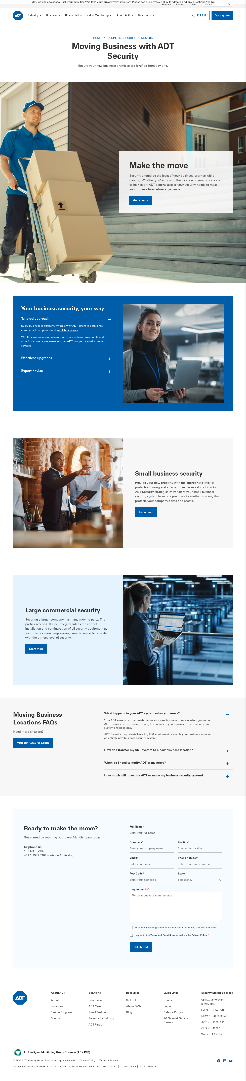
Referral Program (174, 1012)
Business (51, 15)
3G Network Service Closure (176, 1020)
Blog (129, 1012)
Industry (33, 15)
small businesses (67, 330)
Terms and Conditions (162, 935)
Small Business (98, 1012)
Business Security (121, 38)
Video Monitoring (98, 15)
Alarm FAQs (133, 1006)
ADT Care (95, 1006)
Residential (72, 15)
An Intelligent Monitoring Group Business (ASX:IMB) (57, 1052)
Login (179, 4)
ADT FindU (95, 1025)
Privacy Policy (199, 935)
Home (97, 38)
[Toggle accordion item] (68, 320)
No (213, 2)
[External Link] (219, 1061)
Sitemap (56, 1018)
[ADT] (18, 15)
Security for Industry (101, 1018)
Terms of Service (108, 1061)
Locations (57, 1006)
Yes (208, 2)
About (55, 1000)
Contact (166, 4)
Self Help (132, 1000)
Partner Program (61, 1012)
